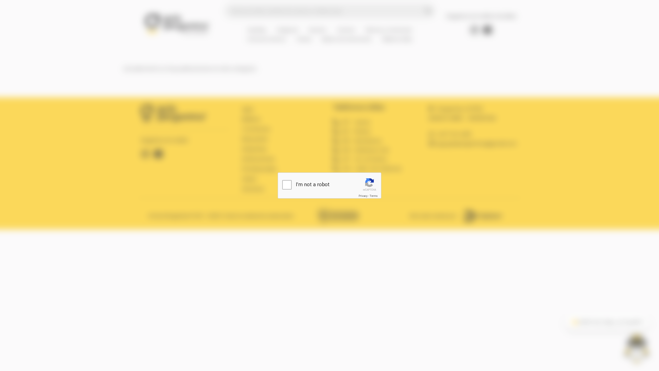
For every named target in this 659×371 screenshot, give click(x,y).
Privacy (363, 196)
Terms (374, 196)
